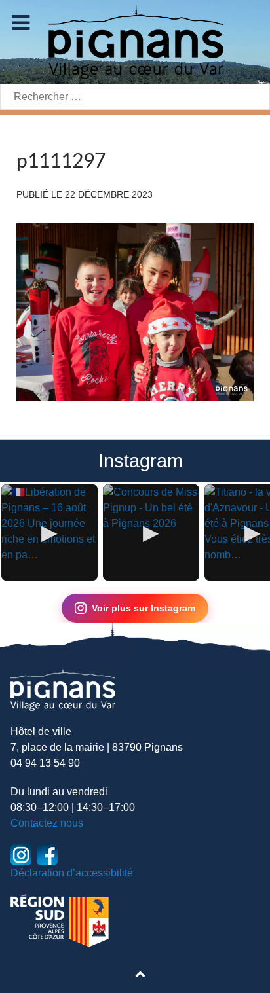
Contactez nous (46, 823)
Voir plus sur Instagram (143, 608)
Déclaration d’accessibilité (71, 872)
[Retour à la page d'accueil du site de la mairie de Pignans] (135, 40)
